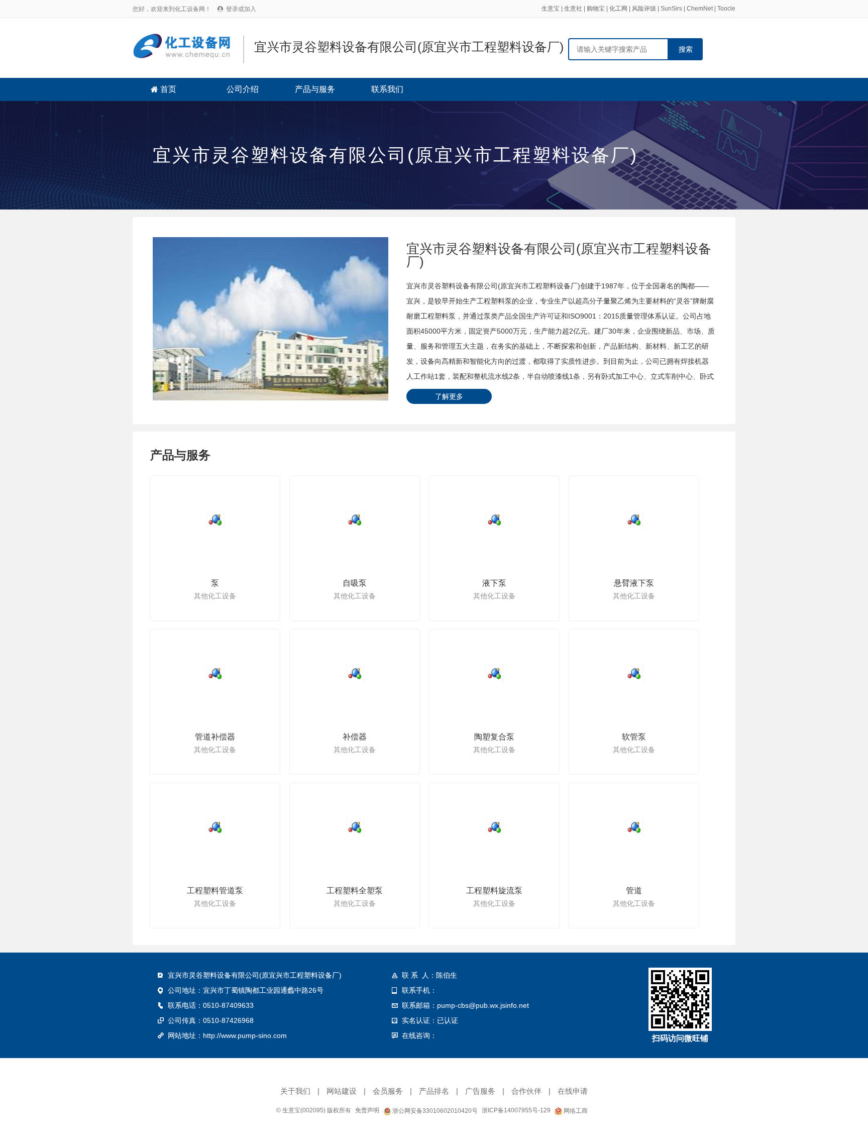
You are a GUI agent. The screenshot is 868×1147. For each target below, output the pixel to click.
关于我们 (295, 1091)
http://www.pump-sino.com (245, 1035)
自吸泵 (355, 583)
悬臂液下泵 (634, 583)
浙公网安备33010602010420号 (434, 1110)
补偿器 (355, 737)
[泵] (215, 520)
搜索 (686, 49)
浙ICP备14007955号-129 (516, 1110)
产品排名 (434, 1091)
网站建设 (342, 1091)
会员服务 (388, 1091)
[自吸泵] (355, 520)
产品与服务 (315, 89)
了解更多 (449, 396)
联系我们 (387, 89)
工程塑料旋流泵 (494, 890)
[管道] (634, 827)
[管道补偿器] (215, 674)
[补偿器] (355, 674)
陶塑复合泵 (494, 737)
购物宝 (596, 8)
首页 (168, 89)
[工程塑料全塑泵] (355, 827)
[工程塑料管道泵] (215, 827)
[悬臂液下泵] (634, 520)
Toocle (726, 8)
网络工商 (575, 1110)
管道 (634, 890)
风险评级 (644, 8)
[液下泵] (494, 520)
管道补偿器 (215, 737)
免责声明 (367, 1110)
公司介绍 (243, 89)
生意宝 (550, 8)
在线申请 (573, 1091)
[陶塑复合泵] (494, 674)
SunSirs (671, 8)
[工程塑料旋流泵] (494, 827)
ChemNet (700, 8)
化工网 (618, 8)
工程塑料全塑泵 (355, 890)
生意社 (573, 8)
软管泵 (634, 737)
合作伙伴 (526, 1091)
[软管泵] (634, 674)
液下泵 (494, 583)
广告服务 (480, 1091)
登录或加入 (241, 9)
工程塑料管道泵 (215, 890)
